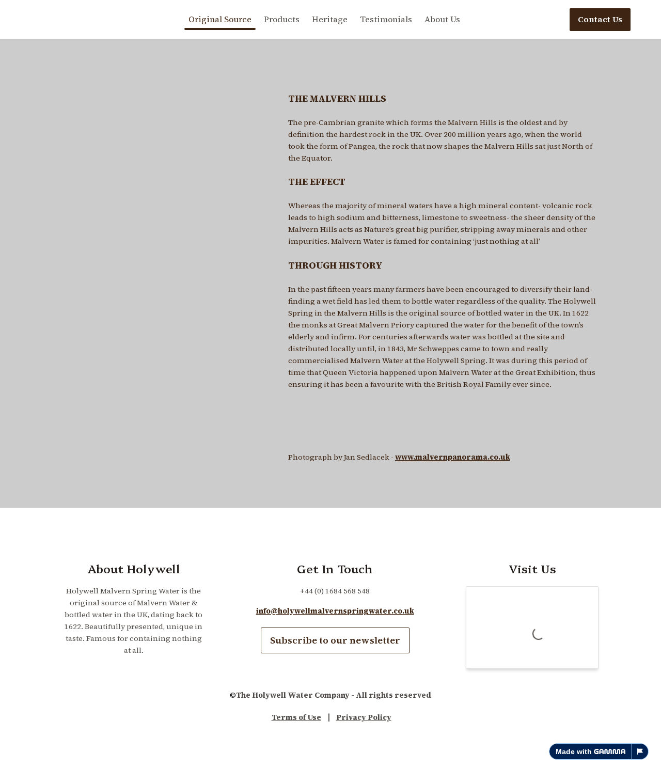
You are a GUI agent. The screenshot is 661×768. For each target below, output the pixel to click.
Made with (574, 751)
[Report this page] (640, 751)
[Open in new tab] (590, 595)
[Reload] (575, 595)
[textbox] (330, 19)
